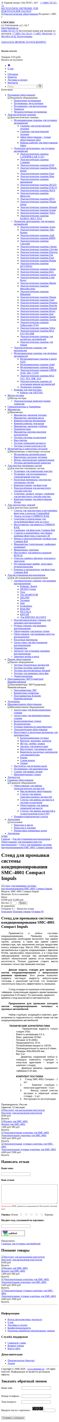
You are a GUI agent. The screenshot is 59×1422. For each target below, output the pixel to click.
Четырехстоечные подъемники (30, 111)
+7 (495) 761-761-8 (22, 33)
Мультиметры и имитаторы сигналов (28, 448)
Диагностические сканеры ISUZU (38, 184)
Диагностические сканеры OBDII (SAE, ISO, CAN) (38, 371)
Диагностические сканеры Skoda (38, 316)
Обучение (13, 74)
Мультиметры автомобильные (30, 454)
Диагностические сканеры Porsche (38, 305)
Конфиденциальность (19, 1328)
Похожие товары (22, 911)
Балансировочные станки (27, 721)
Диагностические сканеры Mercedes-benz (34, 287)
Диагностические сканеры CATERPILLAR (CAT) (34, 155)
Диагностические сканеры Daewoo (39, 252)
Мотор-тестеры (16, 395)
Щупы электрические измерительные (34, 460)
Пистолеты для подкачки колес (30, 766)
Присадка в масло (23, 825)
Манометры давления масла (29, 417)
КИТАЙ (24, 614)
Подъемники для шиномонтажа (31, 768)
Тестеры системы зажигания (29, 667)
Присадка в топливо (25, 827)
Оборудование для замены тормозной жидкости (34, 806)
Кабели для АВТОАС (31, 392)
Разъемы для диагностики (28, 389)
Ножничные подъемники (27, 100)
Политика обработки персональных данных (31, 1330)
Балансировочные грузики (34, 738)
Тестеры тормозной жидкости (30, 443)
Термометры (20, 648)
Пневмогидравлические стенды (31, 816)
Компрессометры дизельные (29, 423)
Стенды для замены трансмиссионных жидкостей (36, 795)
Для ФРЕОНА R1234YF (33, 617)
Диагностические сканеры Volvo (37, 213)
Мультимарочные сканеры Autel (37, 364)
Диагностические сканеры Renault (38, 207)
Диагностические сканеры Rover (37, 311)
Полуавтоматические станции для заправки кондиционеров (32, 621)
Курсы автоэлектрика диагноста (25, 1319)
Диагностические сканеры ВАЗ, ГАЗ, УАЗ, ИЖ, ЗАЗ (37, 377)
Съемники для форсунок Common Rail (34, 530)
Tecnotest (25, 600)
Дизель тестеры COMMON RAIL (32, 516)
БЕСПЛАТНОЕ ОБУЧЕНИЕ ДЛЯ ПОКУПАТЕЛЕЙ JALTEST (19, 9)
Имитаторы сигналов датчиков (30, 457)
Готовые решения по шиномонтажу (33, 726)
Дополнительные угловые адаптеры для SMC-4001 (28, 1149)
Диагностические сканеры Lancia (38, 274)
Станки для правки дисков (28, 771)
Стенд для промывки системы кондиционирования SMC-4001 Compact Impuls (26, 846)
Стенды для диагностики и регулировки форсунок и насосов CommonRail (35, 512)
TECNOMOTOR (29, 594)
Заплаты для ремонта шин (34, 746)
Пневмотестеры (22, 429)
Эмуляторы (14, 833)
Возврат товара (16, 1345)
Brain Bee (25, 608)
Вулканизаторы (22, 724)
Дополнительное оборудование (31, 729)
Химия (24, 763)
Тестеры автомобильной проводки (32, 462)
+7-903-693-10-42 (28, 35)
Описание (6, 911)
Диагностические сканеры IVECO (38, 187)
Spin (22, 603)
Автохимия (14, 819)
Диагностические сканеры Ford (37, 257)
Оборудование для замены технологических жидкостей (29, 787)
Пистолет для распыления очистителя (21, 1113)
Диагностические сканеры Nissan (38, 297)
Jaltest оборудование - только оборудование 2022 (35, 138)
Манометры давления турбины (30, 426)
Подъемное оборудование (21, 95)
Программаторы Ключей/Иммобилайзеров (27, 697)
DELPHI (24, 597)
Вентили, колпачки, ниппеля (35, 740)
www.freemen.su (35, 1369)
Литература (14, 777)
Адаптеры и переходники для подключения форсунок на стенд (31, 520)
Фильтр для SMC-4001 (13, 1124)
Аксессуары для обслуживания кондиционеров (30, 644)
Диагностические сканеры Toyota (38, 319)
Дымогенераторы (23, 676)
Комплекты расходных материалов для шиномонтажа (39, 753)
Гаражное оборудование (21, 780)
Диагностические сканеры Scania (38, 210)
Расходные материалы (26, 639)
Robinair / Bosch (28, 586)
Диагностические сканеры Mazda (38, 283)
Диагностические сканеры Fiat (36, 255)
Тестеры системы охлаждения (30, 437)
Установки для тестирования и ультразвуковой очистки (30, 475)
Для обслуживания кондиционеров (26, 575)
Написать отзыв (25, 908)
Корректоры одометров (26, 693)
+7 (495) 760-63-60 (42, 33)
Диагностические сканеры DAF (37, 165)
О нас (11, 68)
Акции (11, 1363)
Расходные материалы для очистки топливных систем (32, 481)
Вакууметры (20, 440)
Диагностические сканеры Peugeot (38, 302)
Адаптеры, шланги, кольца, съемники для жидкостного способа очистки (34, 495)
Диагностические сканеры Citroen (38, 246)
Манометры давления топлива (30, 415)
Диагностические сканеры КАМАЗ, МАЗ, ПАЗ (34, 217)
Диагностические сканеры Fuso (37, 173)
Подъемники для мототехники (30, 106)
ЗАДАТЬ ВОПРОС (36, 42)
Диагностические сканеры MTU (37, 198)
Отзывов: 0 (7, 908)
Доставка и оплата (17, 79)
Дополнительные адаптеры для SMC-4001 (24, 1135)
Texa (22, 592)
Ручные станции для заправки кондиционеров (30, 627)
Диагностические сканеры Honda (38, 260)
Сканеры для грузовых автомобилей (20, 1243)
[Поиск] (40, 86)
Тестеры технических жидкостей (31, 665)
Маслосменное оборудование (36, 791)
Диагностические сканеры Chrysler (39, 249)
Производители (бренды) (21, 1360)
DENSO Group (28, 589)
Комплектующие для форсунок (30, 485)
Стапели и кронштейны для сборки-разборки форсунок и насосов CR (33, 534)
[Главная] (9, 65)
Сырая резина (27, 760)
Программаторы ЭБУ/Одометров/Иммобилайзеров (26, 680)
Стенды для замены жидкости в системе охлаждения (37, 801)
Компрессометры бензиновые (30, 420)
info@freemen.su (9, 28)
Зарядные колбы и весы (26, 656)
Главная (5, 839)
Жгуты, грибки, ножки (32, 743)
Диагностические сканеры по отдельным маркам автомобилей (37, 382)
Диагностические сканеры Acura (37, 227)
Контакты (13, 82)
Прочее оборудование (19, 659)
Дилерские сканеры (30, 387)
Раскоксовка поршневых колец (30, 830)
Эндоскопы (14, 701)
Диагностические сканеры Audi (37, 235)
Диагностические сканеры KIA (37, 271)
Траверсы (19, 109)
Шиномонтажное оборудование (25, 704)
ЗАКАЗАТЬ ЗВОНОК (13, 42)
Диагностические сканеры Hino (37, 176)
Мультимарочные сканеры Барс (37, 367)
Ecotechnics (26, 606)
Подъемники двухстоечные (28, 103)
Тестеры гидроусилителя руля (30, 446)
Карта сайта (14, 1348)
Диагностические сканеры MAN (37, 190)
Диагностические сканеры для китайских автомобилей (36, 338)
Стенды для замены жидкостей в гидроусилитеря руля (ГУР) (37, 812)
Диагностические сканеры (22, 114)
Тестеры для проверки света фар (31, 673)
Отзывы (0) (37, 911)
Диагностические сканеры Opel (37, 300)
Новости (12, 77)
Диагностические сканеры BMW (38, 238)
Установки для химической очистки (33, 471)
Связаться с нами (17, 1343)
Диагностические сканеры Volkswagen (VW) (34, 323)
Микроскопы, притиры (26, 549)
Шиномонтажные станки (27, 774)
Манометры (14, 409)
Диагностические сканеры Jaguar (38, 269)
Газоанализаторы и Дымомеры (24, 406)
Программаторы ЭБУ (25, 690)
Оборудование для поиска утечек (32, 631)
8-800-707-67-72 (9, 30)
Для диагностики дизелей (21, 505)
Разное (23, 757)
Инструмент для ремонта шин (36, 749)
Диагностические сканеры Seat (36, 314)
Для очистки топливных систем (25, 465)
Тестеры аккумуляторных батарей (32, 670)
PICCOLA (25, 611)
